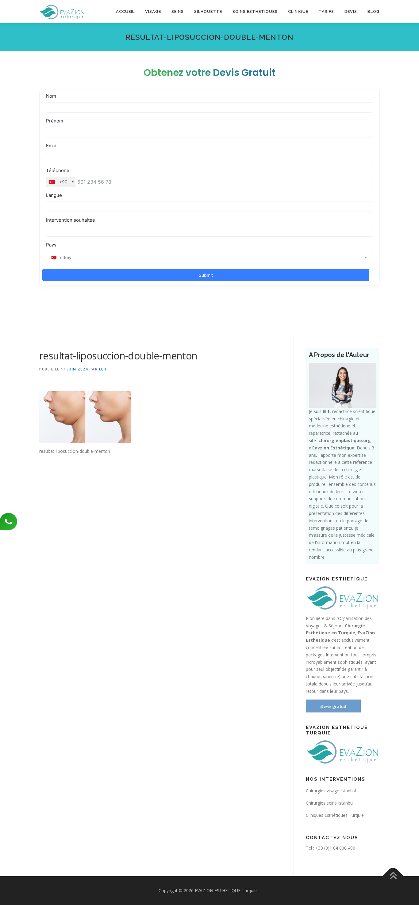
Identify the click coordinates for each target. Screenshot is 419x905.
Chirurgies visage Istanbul (331, 791)
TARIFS (326, 11)
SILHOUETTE (208, 11)
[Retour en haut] (393, 876)
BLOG (373, 11)
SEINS (177, 11)
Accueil (125, 11)
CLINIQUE (298, 11)
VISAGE (153, 11)
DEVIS (350, 11)
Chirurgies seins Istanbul (330, 803)
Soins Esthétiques (255, 11)
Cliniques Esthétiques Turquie (335, 815)
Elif (103, 369)
